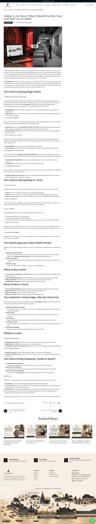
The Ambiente (19, 372)
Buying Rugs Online (30, 91)
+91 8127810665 (79, 481)
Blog (11, 403)
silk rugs (49, 101)
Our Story (65, 5)
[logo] (8, 5)
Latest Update (8, 22)
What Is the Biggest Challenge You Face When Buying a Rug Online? (81, 442)
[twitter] (50, 403)
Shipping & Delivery (53, 476)
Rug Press (47, 5)
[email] (59, 403)
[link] (14, 431)
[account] (87, 5)
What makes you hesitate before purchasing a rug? (35, 442)
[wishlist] (89, 5)
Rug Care (36, 476)
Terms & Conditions (53, 474)
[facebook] (47, 403)
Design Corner (56, 5)
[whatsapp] (56, 403)
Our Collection (37, 5)
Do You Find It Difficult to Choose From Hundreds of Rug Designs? (58, 442)
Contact (72, 5)
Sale (30, 5)
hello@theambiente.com (81, 478)
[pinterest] (53, 403)
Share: (44, 402)
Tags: (7, 403)
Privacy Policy (52, 472)
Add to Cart (15, 396)
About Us (36, 472)
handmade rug (24, 81)
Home (17, 5)
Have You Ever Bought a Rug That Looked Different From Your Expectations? (13, 442)
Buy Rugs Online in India (18, 403)
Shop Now (24, 5)
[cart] (91, 5)
